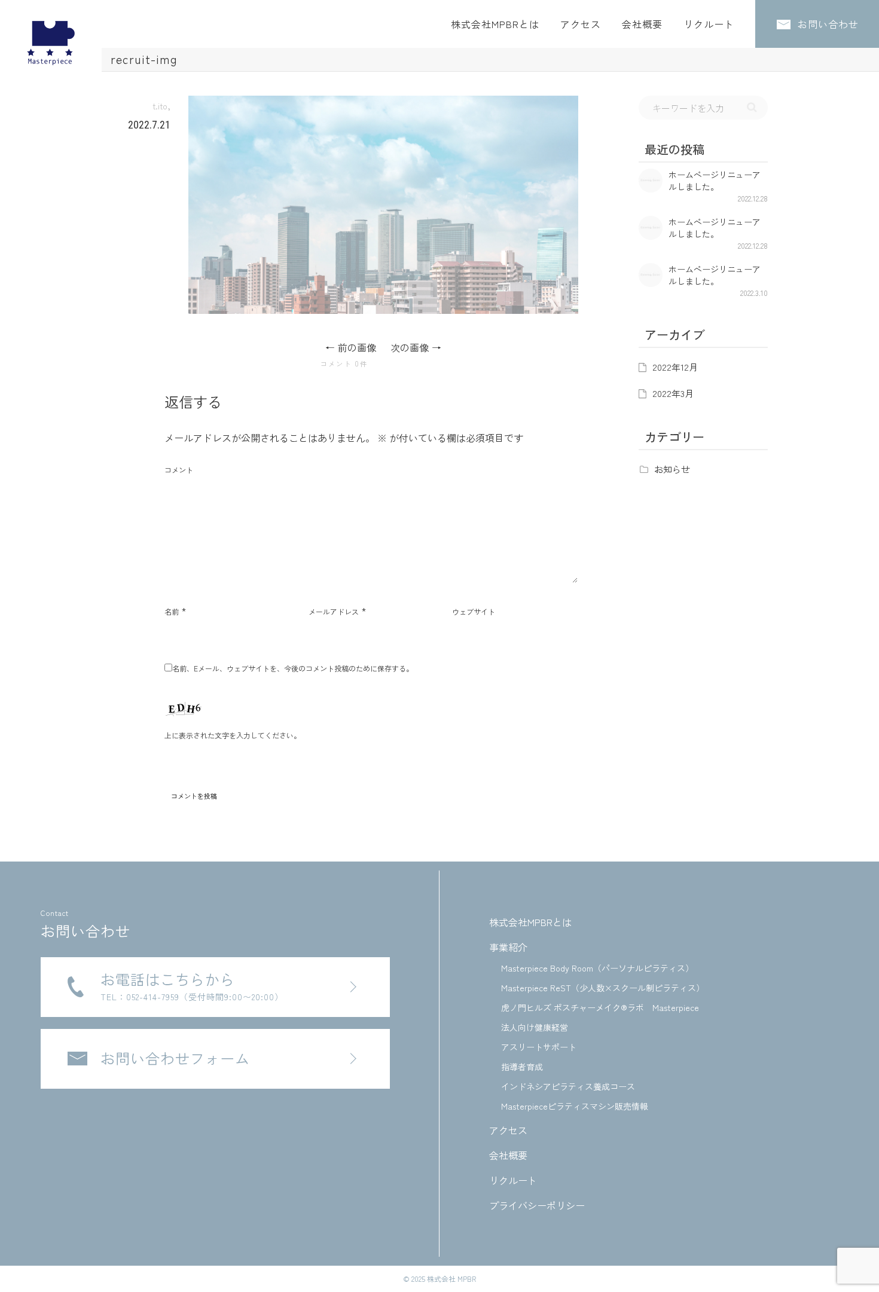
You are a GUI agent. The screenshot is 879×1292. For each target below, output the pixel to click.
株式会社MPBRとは (495, 24)
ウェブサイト (473, 611)
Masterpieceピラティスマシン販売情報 (574, 1106)
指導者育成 (522, 1067)
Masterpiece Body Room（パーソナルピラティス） (597, 968)
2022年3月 (673, 393)
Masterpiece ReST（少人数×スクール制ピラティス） (602, 988)
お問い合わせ (827, 24)
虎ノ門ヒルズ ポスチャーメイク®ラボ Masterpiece (600, 1007)
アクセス (580, 24)
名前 (171, 611)
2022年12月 (675, 367)
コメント (178, 470)
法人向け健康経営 (534, 1027)
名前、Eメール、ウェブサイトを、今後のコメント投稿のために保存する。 (292, 668)
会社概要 (642, 24)
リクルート (708, 24)
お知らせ (672, 469)
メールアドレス (334, 611)
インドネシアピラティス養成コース (568, 1086)
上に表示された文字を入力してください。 (232, 735)
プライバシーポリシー (537, 1205)
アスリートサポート (538, 1047)
